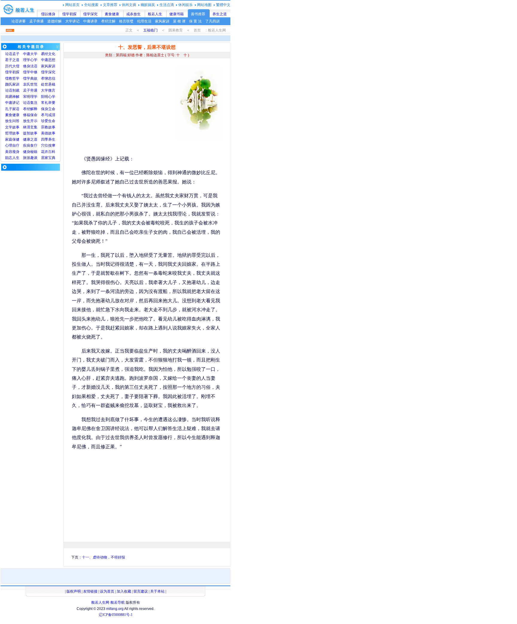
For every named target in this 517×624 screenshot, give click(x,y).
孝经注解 (108, 21)
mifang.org (115, 609)
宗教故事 (48, 127)
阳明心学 (48, 97)
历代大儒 (12, 66)
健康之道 (30, 139)
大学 (33, 54)
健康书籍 (176, 14)
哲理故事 (12, 133)
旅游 (26, 158)
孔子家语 (12, 109)
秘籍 (33, 152)
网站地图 (204, 5)
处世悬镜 (48, 84)
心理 (8, 145)
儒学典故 (30, 78)
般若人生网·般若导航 (108, 602)
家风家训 (162, 21)
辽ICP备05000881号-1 (116, 615)
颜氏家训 (12, 84)
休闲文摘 (129, 5)
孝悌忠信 (48, 78)
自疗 (15, 145)
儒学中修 (30, 72)
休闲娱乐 (185, 5)
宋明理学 (30, 97)
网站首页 (72, 5)
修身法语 (30, 66)
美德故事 (48, 133)
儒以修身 (48, 14)
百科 (51, 152)
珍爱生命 (48, 121)
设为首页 (107, 591)
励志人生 (12, 158)
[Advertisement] (122, 108)
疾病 (26, 145)
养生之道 (219, 14)
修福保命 (30, 115)
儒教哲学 (12, 78)
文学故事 (12, 127)
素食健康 (112, 14)
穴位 (44, 145)
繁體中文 (223, 5)
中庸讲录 (90, 21)
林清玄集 (30, 127)
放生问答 (12, 121)
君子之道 (12, 60)
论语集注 (30, 103)
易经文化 (48, 54)
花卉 (44, 152)
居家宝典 (48, 158)
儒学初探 (69, 14)
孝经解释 (30, 109)
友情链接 (90, 591)
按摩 (51, 145)
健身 (26, 152)
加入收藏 (124, 591)
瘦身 (15, 152)
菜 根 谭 (179, 21)
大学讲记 (72, 21)
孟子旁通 (36, 21)
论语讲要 (18, 21)
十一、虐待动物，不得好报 (103, 557)
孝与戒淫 (48, 115)
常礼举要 (48, 103)
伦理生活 (144, 21)
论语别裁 (12, 90)
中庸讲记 (12, 103)
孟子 (15, 54)
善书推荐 (198, 14)
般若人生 (155, 14)
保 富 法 (195, 21)
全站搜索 (91, 5)
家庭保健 (12, 139)
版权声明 (73, 591)
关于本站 (157, 591)
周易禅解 (12, 97)
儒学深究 (90, 14)
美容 (8, 152)
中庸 (26, 54)
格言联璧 (126, 21)
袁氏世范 (30, 84)
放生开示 (30, 121)
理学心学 (30, 60)
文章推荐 (110, 5)
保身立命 (48, 109)
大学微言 (48, 90)
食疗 (33, 145)
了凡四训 (212, 21)
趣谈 (33, 158)
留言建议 (140, 591)
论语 (8, 54)
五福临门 (150, 30)
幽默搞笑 (148, 5)
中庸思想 (48, 60)
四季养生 (48, 139)
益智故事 (30, 133)
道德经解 (54, 21)
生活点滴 (166, 5)
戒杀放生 (133, 14)
